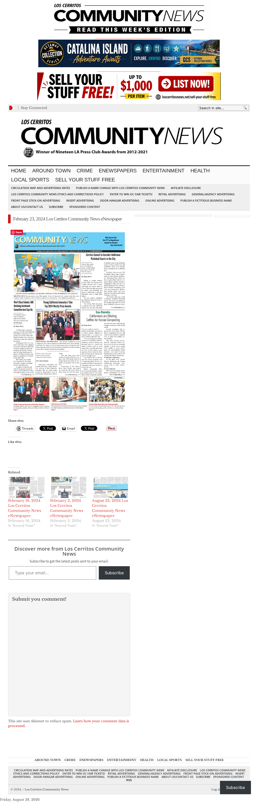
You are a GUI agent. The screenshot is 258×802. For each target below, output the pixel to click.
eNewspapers (118, 170)
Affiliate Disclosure (186, 188)
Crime (85, 170)
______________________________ (129, 37)
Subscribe (56, 207)
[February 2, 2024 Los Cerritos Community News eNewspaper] (68, 487)
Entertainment (163, 170)
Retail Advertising (172, 194)
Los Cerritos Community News (45, 789)
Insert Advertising (80, 200)
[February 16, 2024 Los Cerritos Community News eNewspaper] (26, 487)
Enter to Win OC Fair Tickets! (131, 194)
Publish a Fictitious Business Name (206, 200)
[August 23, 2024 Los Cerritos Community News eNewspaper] (110, 487)
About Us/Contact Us (27, 207)
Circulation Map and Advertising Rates (40, 188)
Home (18, 170)
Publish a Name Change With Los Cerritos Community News (120, 188)
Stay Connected (34, 108)
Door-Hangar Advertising (119, 200)
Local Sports (30, 179)
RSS (129, 780)
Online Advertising (159, 200)
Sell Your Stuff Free (85, 179)
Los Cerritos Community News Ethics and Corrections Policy (57, 194)
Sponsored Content (84, 207)
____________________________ (129, 70)
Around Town (51, 170)
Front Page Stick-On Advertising (35, 200)
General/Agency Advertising (213, 194)
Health (200, 170)
